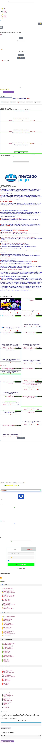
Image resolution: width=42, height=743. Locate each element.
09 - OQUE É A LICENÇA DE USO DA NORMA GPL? (12, 243)
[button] (21, 161)
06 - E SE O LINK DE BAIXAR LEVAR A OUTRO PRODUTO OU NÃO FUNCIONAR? (18, 210)
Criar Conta (29, 447)
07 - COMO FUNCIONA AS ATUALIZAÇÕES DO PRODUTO (14, 216)
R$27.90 (25, 304)
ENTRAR (14, 447)
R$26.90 (4, 298)
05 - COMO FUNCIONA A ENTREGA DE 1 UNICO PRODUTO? (14, 206)
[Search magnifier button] (40, 389)
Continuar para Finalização (7, 639)
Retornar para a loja (5, 626)
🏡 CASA (4, 8)
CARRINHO (2, 419)
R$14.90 (25, 291)
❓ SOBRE (4, 10)
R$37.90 (25, 298)
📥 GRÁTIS (4, 12)
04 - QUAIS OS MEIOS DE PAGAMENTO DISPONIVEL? (13, 202)
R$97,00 (4, 286)
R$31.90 (4, 304)
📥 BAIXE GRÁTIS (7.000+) (7, 487)
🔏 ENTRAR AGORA (21, 462)
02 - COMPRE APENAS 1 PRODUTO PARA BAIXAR (12, 191)
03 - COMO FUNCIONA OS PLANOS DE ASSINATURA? (13, 196)
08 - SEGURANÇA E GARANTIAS (8, 232)
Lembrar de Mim (12, 459)
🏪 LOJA (4, 11)
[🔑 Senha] (9, 456)
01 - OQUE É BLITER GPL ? (7, 161)
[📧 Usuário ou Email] (9, 452)
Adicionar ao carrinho (8, 92)
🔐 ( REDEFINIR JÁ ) (21, 466)
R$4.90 (4, 292)
